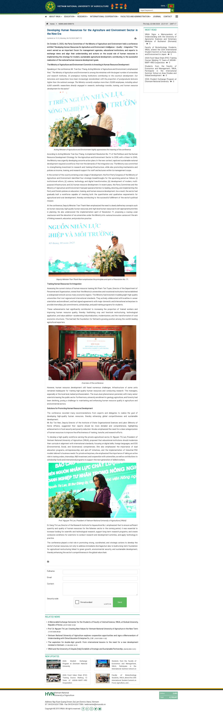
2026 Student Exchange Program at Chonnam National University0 (161, 80)
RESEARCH (82, 16)
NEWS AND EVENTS (66, 24)
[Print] (135, 38)
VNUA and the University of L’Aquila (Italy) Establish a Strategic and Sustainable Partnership (92, 649)
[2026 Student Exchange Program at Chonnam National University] (53, 664)
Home (52, 24)
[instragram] (91, 709)
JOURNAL (157, 16)
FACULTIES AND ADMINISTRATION (135, 16)
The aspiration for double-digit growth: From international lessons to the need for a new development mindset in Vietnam (93, 643)
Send (120, 602)
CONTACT (168, 16)
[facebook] (83, 709)
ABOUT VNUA (55, 16)
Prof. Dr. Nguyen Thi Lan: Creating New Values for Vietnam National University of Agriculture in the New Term (93, 630)
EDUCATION (69, 16)
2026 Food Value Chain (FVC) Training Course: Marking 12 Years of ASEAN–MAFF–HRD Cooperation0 (161, 60)
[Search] (172, 10)
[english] (171, 6)
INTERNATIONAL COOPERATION (103, 16)
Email (163, 6)
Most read (151, 29)
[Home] (86, 6)
